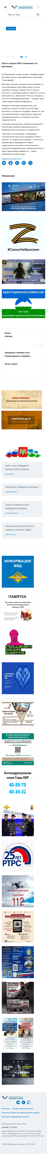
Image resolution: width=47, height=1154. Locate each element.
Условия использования (22, 1109)
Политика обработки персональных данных (21, 1113)
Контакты (6, 1109)
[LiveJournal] (30, 164)
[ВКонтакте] (4, 164)
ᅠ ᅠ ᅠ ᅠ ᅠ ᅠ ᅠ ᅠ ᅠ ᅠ (12, 1111)
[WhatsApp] (24, 164)
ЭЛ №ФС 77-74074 (9, 1127)
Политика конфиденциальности (15, 1117)
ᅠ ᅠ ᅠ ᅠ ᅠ (39, 1109)
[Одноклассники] (10, 164)
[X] (17, 164)
